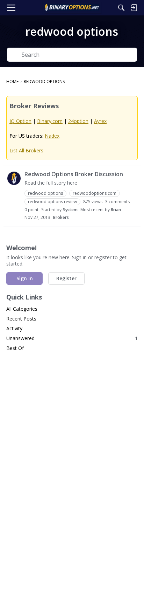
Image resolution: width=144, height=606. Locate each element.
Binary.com (50, 121)
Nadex (52, 135)
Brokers (61, 217)
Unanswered (72, 338)
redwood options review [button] (52, 202)
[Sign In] (134, 7)
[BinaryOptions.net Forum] (71, 7)
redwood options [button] (45, 193)
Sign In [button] (24, 278)
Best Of (15, 348)
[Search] (121, 7)
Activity (14, 328)
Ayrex (100, 121)
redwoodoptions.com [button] (94, 193)
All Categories (21, 308)
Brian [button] (116, 210)
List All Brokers (26, 150)
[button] (14, 178)
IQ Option (20, 121)
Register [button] (66, 278)
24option (78, 121)
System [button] (70, 210)
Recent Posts (21, 318)
